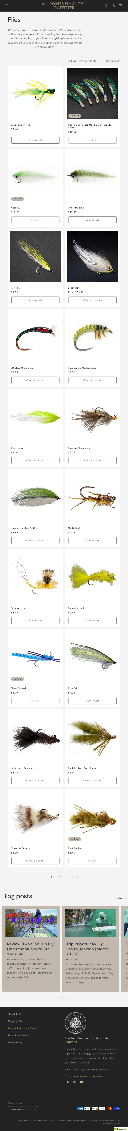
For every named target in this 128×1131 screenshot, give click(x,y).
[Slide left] (57, 997)
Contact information (111, 1124)
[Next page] (85, 877)
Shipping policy (113, 1120)
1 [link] (43, 877)
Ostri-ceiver (18, 448)
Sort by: (72, 61)
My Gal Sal (74, 528)
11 (76, 877)
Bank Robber (75, 848)
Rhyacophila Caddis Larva (82, 368)
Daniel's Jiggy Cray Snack (82, 768)
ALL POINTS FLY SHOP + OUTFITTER (39, 1120)
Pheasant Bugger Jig (79, 448)
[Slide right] (70, 997)
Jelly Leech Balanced (22, 768)
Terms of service (97, 1120)
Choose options (92, 300)
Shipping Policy (16, 1021)
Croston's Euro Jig (21, 848)
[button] (6, 5)
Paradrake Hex (19, 608)
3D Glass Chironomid (22, 368)
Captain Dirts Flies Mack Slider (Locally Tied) (89, 126)
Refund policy (65, 1120)
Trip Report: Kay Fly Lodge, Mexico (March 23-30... (87, 949)
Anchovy (15, 207)
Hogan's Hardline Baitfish (24, 528)
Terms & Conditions (18, 1035)
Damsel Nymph (76, 608)
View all (122, 898)
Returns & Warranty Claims (22, 1028)
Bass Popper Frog (20, 125)
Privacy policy (80, 1120)
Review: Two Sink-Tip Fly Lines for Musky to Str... (30, 947)
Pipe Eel (72, 688)
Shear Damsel (18, 688)
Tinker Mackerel (76, 207)
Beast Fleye (74, 288)
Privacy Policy (15, 1042)
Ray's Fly (15, 288)
